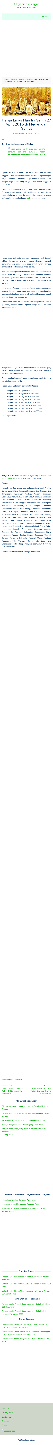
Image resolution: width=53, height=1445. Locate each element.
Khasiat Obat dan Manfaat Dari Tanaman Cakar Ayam (23, 1208)
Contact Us (6, 1416)
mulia (29, 198)
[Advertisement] (26, 48)
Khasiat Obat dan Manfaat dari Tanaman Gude (20, 1204)
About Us (5, 1408)
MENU (47, 16)
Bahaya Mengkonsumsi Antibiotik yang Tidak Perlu (22, 1124)
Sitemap (5, 1421)
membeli (11, 478)
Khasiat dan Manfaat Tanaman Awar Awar (19, 1200)
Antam (48, 301)
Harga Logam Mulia (16, 1079)
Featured (5, 1425)
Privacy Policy (7, 1412)
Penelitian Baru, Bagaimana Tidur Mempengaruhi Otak (24, 1120)
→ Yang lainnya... (9, 1134)
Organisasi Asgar (26, 4)
